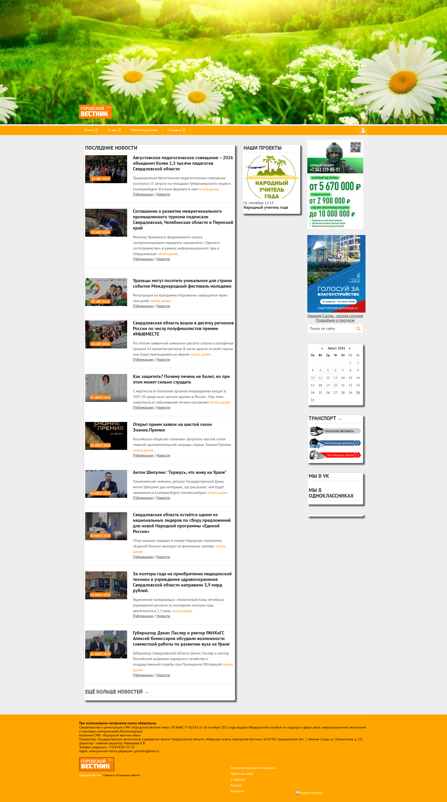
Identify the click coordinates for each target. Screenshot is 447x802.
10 (313, 378)
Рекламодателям (144, 130)
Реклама (236, 786)
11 (320, 378)
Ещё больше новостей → (117, 692)
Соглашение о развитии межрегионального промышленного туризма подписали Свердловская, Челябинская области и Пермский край (183, 220)
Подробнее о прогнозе (335, 320)
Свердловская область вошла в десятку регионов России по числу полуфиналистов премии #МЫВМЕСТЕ (183, 328)
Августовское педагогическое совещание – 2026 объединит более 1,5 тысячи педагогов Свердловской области (183, 163)
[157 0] (271, 177)
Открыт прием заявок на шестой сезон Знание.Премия (172, 427)
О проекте (237, 780)
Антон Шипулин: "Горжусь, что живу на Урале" (180, 473)
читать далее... (209, 189)
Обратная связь (241, 774)
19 (328, 386)
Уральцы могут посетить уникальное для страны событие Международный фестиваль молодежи (182, 284)
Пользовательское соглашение (252, 768)
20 (335, 386)
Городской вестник (90, 775)
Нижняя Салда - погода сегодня (335, 316)
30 (358, 393)
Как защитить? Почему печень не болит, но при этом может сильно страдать (181, 379)
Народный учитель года (266, 207)
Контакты (237, 791)
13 (335, 378)
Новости (163, 194)
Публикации (143, 194)
